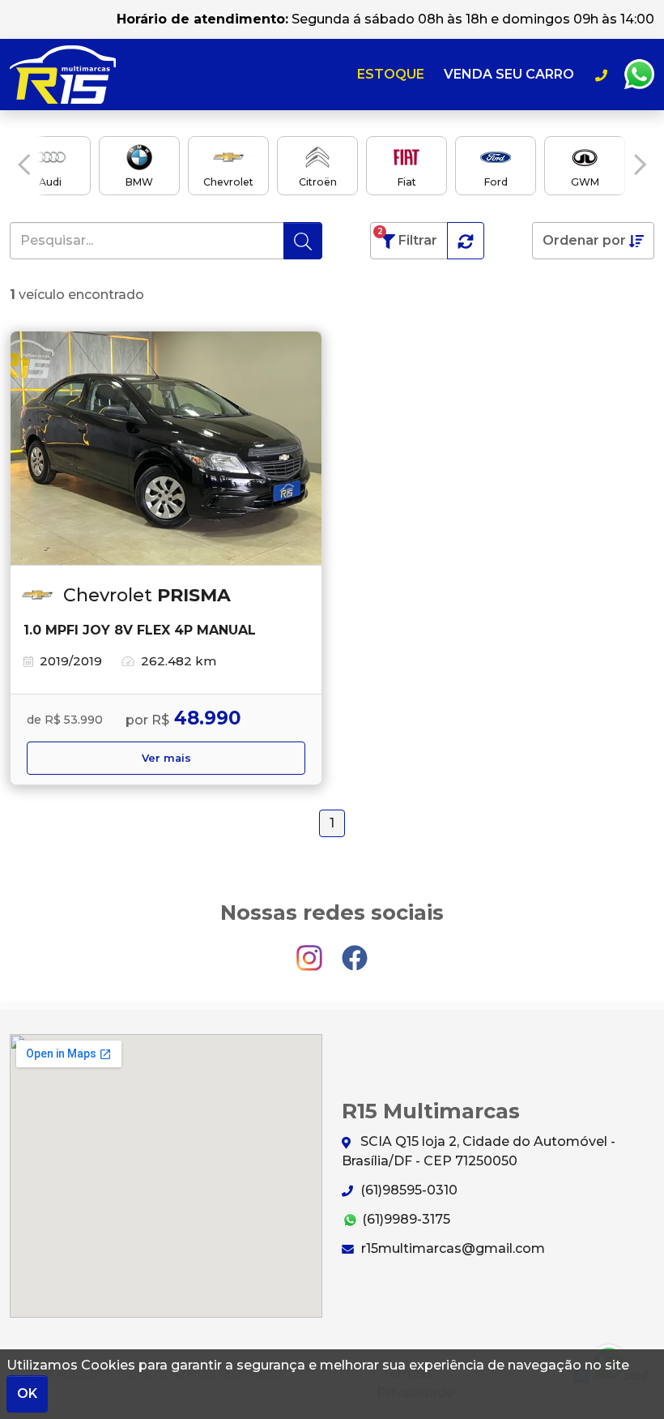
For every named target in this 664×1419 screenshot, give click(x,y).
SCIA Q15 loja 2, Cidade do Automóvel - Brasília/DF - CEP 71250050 (478, 1151)
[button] (24, 164)
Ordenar (584, 240)
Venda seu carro (509, 74)
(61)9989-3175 (404, 1219)
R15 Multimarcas (63, 74)
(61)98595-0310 (407, 1190)
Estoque (390, 74)
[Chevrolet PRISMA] (166, 448)
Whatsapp (639, 74)
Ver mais (166, 758)
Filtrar (407, 237)
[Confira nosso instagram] (311, 950)
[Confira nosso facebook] (355, 950)
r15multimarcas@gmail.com (451, 1248)
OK (27, 1393)
